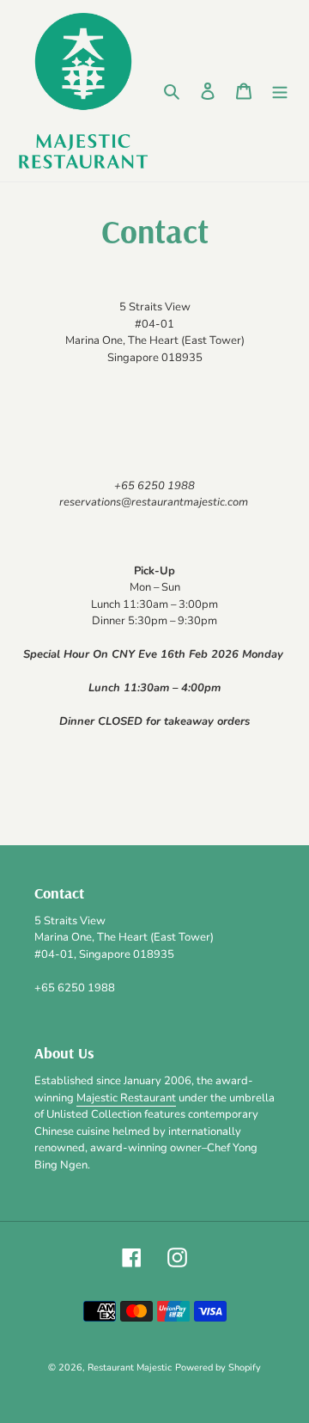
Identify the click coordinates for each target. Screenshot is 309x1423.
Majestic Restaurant (126, 1098)
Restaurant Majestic (130, 1367)
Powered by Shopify (218, 1367)
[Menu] (280, 91)
